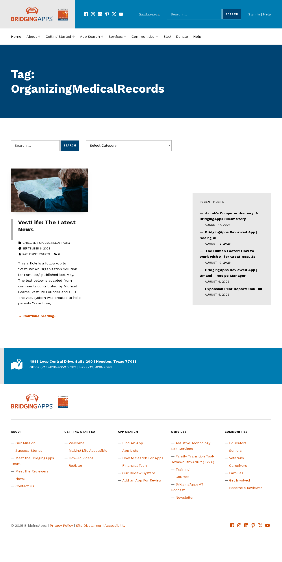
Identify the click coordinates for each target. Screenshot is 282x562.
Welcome (76, 443)
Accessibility (114, 525)
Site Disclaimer (89, 525)
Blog (167, 36)
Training (182, 469)
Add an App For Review (141, 480)
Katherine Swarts (36, 254)
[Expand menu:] (39, 37)
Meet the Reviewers (31, 471)
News (20, 478)
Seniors (235, 450)
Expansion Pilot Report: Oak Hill (233, 289)
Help (267, 14)
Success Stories (28, 450)
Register (75, 465)
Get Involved (239, 480)
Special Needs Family (54, 242)
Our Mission (25, 443)
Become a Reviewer (245, 488)
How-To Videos (81, 458)
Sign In (254, 14)
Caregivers (238, 465)
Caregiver (30, 242)
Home (16, 36)
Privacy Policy (61, 525)
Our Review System (138, 473)
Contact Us (24, 486)
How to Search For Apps (142, 458)
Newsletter (185, 497)
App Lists (130, 450)
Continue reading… (40, 316)
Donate (182, 36)
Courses (182, 477)
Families (236, 473)
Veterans (236, 458)
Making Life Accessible (88, 450)
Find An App (132, 443)
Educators (238, 443)
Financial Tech (134, 465)
